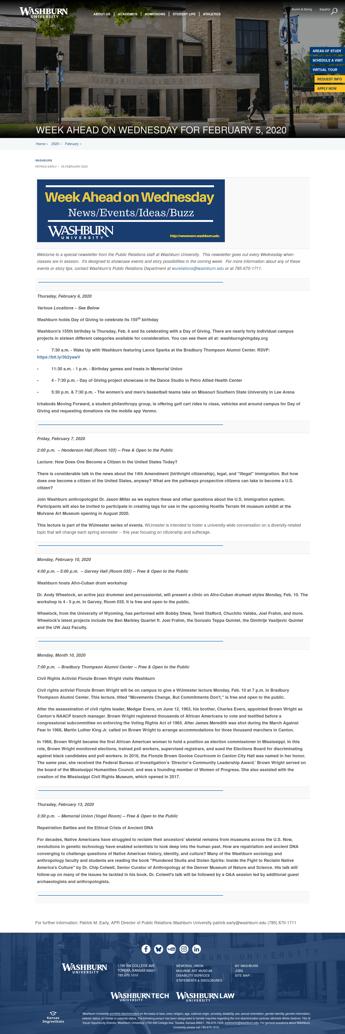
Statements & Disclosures (199, 980)
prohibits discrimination (124, 1013)
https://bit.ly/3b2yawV (58, 357)
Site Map (242, 975)
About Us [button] (101, 14)
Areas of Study (327, 50)
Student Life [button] (184, 14)
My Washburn (246, 965)
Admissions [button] (155, 14)
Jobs (239, 970)
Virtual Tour (325, 69)
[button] (334, 11)
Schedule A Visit (328, 60)
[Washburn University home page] (44, 12)
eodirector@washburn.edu (242, 1023)
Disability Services (193, 975)
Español (325, 9)
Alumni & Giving (301, 9)
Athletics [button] (212, 14)
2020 (55, 143)
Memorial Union (189, 965)
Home (40, 143)
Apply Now (327, 88)
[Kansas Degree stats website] (53, 1018)
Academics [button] (127, 14)
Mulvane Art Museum (194, 970)
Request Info (329, 79)
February (72, 143)
